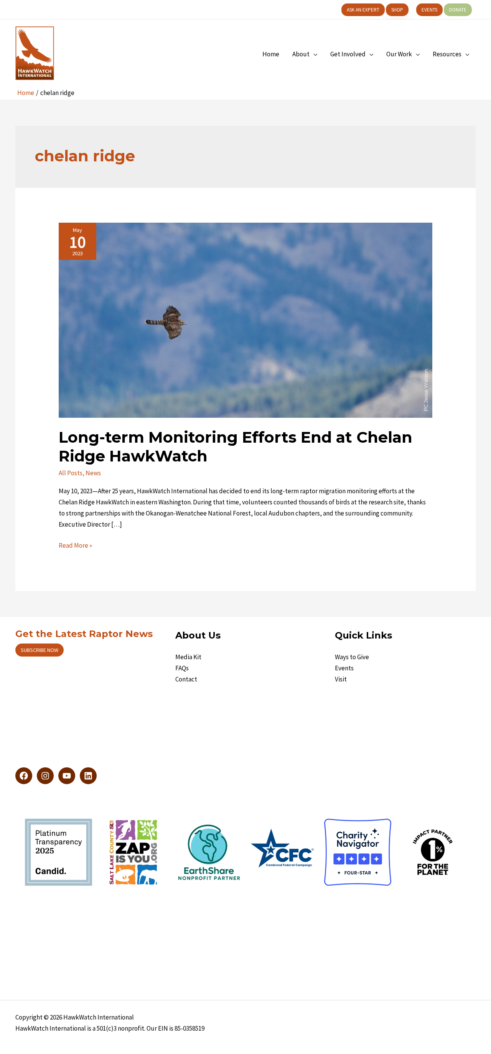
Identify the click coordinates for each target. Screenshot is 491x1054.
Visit (341, 679)
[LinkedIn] (88, 775)
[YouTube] (66, 775)
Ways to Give (352, 657)
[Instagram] (45, 775)
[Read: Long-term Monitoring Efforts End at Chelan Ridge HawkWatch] (245, 319)
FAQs (182, 668)
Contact (186, 679)
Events (344, 668)
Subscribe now (39, 650)
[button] (363, 9)
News (93, 473)
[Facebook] (23, 775)
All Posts (70, 473)
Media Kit (188, 657)
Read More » (75, 546)
